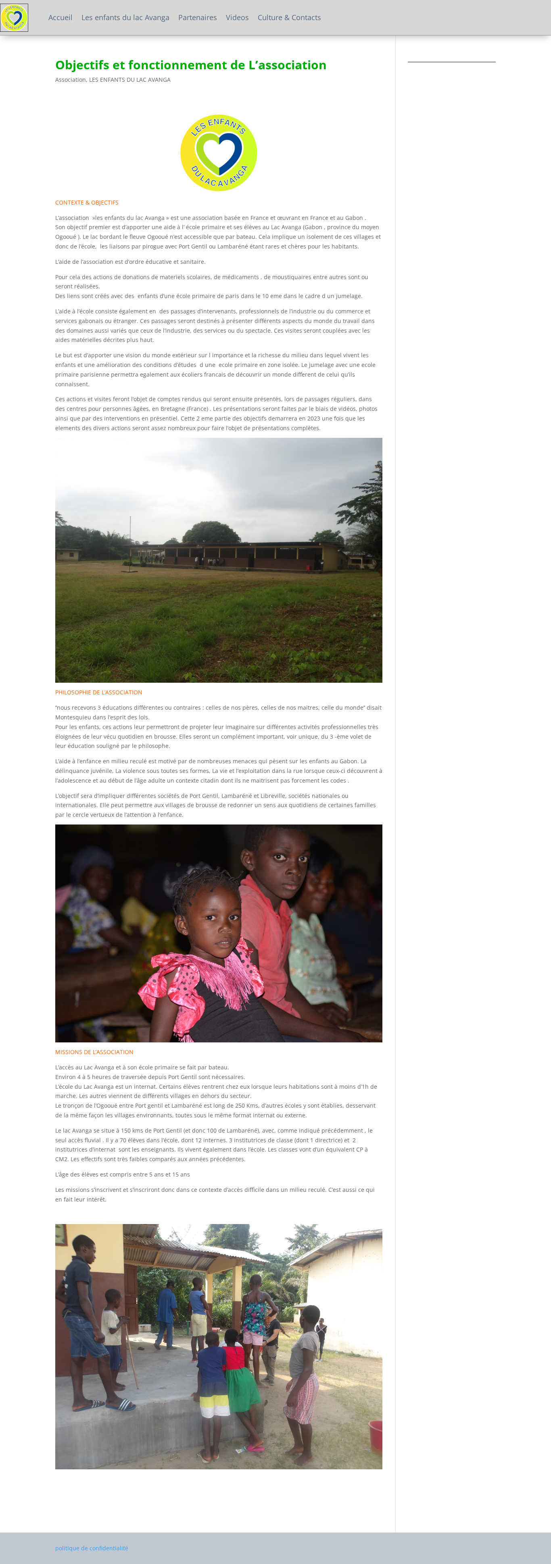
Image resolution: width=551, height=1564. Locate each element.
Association (70, 79)
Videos (237, 17)
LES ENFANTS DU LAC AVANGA (130, 79)
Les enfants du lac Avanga (125, 17)
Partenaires (197, 17)
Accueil (60, 17)
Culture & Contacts (289, 17)
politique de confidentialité (91, 1548)
